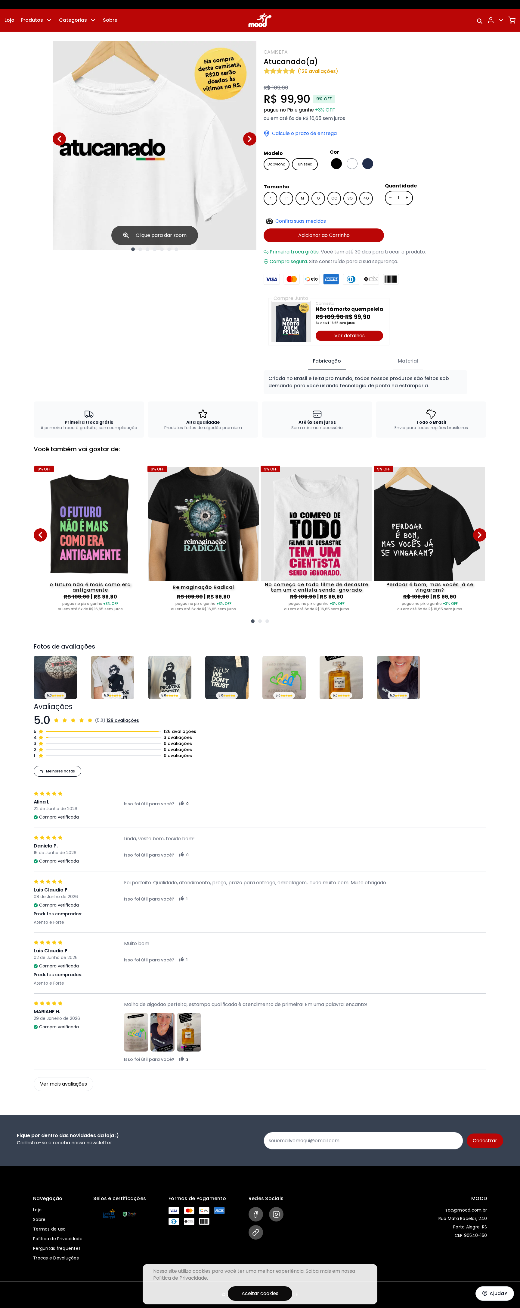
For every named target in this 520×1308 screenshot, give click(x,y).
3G (350, 198)
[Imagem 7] (176, 249)
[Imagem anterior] (59, 139)
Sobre (110, 20)
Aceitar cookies (260, 1293)
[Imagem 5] (162, 249)
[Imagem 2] (140, 249)
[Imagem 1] (133, 249)
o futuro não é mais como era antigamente (90, 587)
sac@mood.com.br (466, 1210)
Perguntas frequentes (57, 1248)
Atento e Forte (49, 922)
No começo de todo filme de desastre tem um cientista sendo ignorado (316, 587)
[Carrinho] (511, 20)
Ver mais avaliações (63, 1083)
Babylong (277, 164)
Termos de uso (49, 1229)
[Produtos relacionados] (253, 621)
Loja (9, 20)
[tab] (327, 361)
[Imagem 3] (147, 249)
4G (366, 198)
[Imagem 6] (169, 249)
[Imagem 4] (154, 249)
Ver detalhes (349, 335)
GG (334, 198)
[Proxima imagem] (249, 139)
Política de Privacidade (57, 1239)
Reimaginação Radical (203, 587)
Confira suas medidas (300, 221)
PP (270, 198)
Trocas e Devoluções (56, 1258)
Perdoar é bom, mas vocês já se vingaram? (429, 587)
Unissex (305, 164)
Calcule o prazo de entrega (304, 133)
